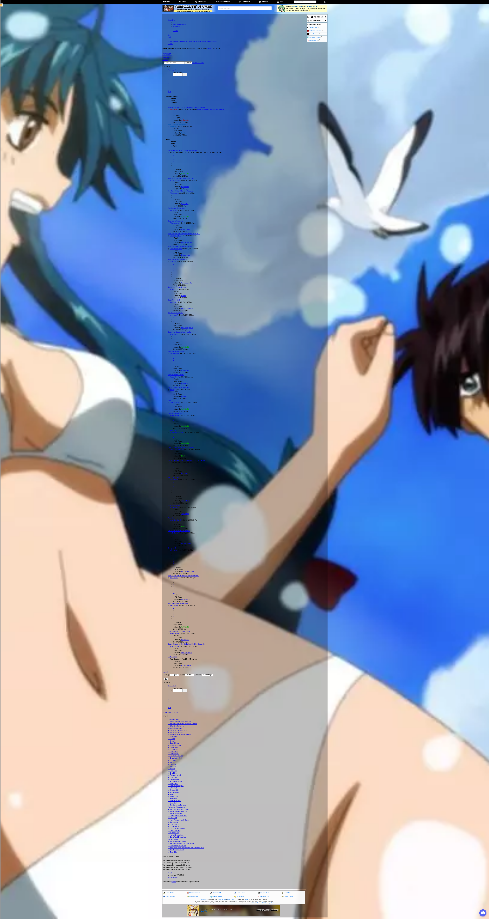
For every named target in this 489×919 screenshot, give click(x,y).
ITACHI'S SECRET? (174, 477)
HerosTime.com (313, 34)
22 (173, 276)
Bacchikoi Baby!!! (175, 520)
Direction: (198, 675)
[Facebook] (308, 16)
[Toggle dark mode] (324, 2)
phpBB (173, 882)
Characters (202, 2)
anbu (169, 400)
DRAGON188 (186, 665)
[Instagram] (318, 16)
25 (173, 565)
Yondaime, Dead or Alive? (177, 351)
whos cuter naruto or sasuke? (178, 603)
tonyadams (185, 187)
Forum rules (166, 58)
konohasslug (174, 606)
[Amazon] (325, 16)
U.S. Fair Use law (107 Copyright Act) (263, 902)
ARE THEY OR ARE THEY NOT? (179, 531)
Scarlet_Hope (174, 415)
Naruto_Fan (174, 210)
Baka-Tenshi (174, 334)
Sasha (172, 289)
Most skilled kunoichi (175, 413)
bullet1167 (185, 640)
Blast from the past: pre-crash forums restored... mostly (186, 107)
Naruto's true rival (174, 300)
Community (246, 2)
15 (173, 165)
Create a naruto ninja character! (178, 388)
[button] (172, 70)
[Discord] (321, 16)
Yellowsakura (174, 193)
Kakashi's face (173, 430)
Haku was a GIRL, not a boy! (177, 259)
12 (173, 159)
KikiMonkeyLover (176, 249)
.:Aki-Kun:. (173, 550)
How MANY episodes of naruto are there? (182, 178)
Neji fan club (172, 548)
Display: (167, 675)
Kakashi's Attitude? (174, 505)
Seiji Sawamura (175, 646)
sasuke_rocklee (175, 180)
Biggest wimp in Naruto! (176, 375)
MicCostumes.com (314, 37)
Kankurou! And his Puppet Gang (179, 631)
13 (173, 161)
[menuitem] (179, 24)
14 (173, 163)
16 (173, 167)
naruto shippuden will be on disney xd (181, 447)
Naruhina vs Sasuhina (175, 221)
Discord (210, 48)
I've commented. (175, 236)
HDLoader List (264, 896)
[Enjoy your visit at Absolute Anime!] (193, 7)
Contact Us (222, 899)
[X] (311, 16)
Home (167, 2)
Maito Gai (171, 518)
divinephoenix (174, 353)
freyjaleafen (174, 479)
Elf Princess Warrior (176, 432)
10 (173, 492)
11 (173, 494)
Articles (265, 2)
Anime (184, 2)
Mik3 (183, 456)
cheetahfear (185, 370)
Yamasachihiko (186, 283)
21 (173, 274)
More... (282, 2)
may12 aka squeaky (177, 450)
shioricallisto (174, 578)
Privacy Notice (231, 899)
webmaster (173, 109)
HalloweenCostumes (315, 30)
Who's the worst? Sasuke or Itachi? (180, 246)
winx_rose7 (174, 315)
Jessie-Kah (185, 501)
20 (173, 272)
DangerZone (185, 255)
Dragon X (173, 302)
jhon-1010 (184, 204)
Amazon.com (313, 27)
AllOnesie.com (313, 40)
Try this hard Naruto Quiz (176, 208)
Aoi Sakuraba (186, 544)
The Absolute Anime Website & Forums (210, 109)
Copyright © (204, 899)
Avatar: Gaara (172, 657)
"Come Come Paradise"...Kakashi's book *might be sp (186, 460)
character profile (311, 6)
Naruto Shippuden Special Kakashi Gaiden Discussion (186, 644)
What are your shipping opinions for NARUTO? (184, 234)
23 (173, 561)
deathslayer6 (174, 533)
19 (173, 270)
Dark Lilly (173, 126)
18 (173, 268)
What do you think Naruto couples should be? (183, 576)
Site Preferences (315, 20)
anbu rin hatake (175, 402)
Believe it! (173, 261)
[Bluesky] (315, 16)
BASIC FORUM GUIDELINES (178, 124)
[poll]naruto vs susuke (175, 313)
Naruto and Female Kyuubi (177, 287)
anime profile (297, 6)
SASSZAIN (185, 174)
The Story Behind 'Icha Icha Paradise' (180, 191)
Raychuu (184, 473)
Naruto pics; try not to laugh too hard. (180, 332)
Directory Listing (288, 896)
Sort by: (182, 675)
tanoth (183, 133)
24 (173, 563)
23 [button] (168, 90)
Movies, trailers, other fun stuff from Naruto (182, 150)
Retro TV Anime (224, 2)
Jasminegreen (175, 507)
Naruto (167, 54)
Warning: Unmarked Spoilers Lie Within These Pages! (193, 11)
